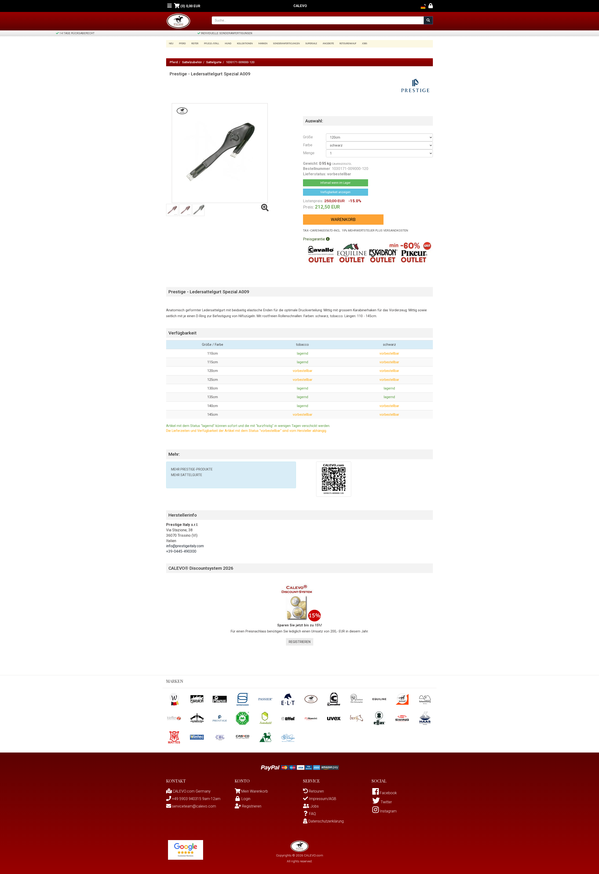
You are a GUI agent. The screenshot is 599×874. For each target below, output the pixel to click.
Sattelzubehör (192, 62)
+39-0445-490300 (181, 551)
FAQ (312, 814)
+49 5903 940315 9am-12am (195, 799)
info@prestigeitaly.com (185, 546)
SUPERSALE (311, 43)
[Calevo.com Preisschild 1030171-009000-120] (333, 479)
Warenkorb (343, 219)
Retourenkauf (348, 43)
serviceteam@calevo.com (193, 806)
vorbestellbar (389, 353)
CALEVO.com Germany (191, 791)
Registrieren (299, 642)
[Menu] (169, 6)
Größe (308, 137)
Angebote (328, 43)
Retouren (316, 791)
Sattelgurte (214, 62)
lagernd (302, 353)
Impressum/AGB (322, 799)
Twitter (386, 802)
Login (245, 799)
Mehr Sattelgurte (186, 475)
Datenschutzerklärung (325, 821)
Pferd (174, 62)
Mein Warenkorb (254, 791)
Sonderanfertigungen (286, 43)
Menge (308, 153)
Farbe (307, 145)
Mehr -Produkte (192, 469)
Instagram (388, 811)
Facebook (388, 793)
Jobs (364, 43)
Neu (171, 43)
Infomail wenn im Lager (335, 182)
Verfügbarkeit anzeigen (335, 192)
